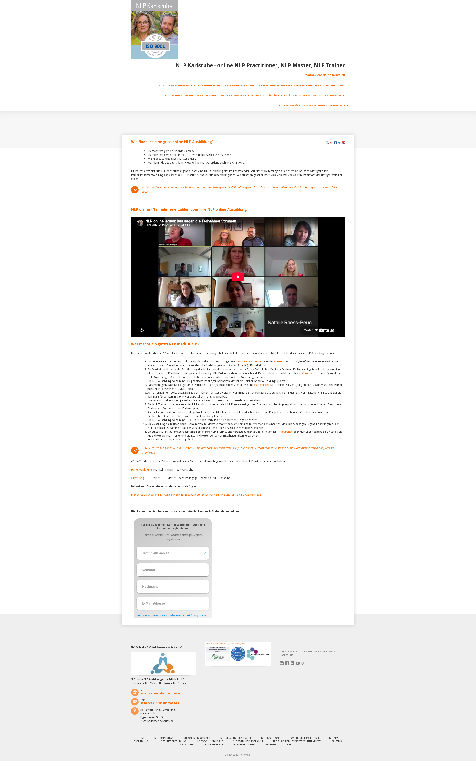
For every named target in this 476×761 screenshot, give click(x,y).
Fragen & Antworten (331, 95)
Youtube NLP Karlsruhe (298, 663)
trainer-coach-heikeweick (325, 75)
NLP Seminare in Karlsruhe (244, 95)
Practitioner (255, 361)
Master (278, 361)
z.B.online (242, 361)
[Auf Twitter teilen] (339, 143)
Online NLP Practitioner (297, 85)
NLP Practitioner (268, 85)
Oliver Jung (137, 478)
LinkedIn (282, 663)
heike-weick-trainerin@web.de (159, 702)
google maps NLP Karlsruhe (303, 664)
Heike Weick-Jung (141, 469)
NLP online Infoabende (205, 85)
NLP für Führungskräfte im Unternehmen (289, 95)
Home (162, 85)
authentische (261, 385)
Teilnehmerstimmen (314, 105)
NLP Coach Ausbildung (211, 95)
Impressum (335, 105)
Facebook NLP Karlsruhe (287, 663)
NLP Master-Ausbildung (329, 85)
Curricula (307, 373)
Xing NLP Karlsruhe (293, 663)
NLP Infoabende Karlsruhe (239, 85)
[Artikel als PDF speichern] (331, 143)
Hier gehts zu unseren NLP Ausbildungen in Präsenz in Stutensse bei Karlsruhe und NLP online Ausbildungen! (196, 494)
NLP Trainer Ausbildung (180, 95)
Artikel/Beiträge (289, 105)
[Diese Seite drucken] (327, 143)
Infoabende (286, 431)
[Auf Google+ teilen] (343, 143)
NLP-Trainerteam (178, 85)
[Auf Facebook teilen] (335, 143)
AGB (346, 105)
